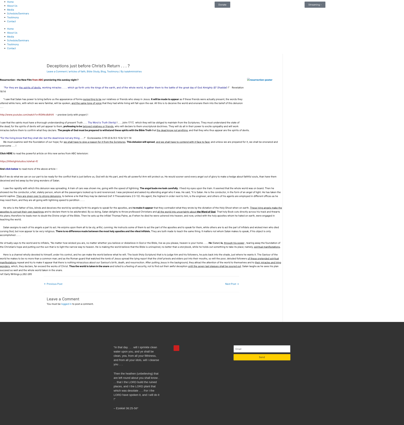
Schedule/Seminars (18, 13)
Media (10, 9)
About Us (12, 5)
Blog (103, 71)
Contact (11, 21)
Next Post (232, 283)
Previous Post (53, 283)
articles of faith (77, 71)
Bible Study (93, 71)
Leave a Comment (57, 71)
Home (10, 1)
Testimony (13, 17)
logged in (66, 303)
